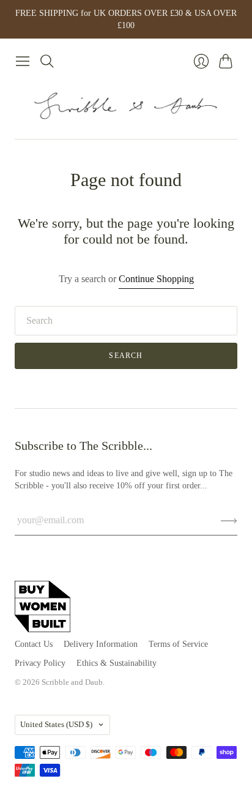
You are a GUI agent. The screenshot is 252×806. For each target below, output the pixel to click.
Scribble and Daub (72, 682)
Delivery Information (101, 644)
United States (56, 724)
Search (126, 355)
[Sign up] (229, 520)
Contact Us (34, 644)
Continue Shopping (156, 279)
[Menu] (22, 61)
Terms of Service (178, 644)
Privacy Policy (40, 663)
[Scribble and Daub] (126, 105)
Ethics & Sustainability (116, 663)
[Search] (47, 61)
